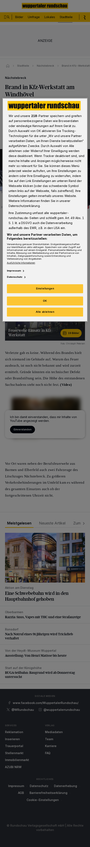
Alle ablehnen (45, 311)
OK (45, 301)
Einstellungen (45, 288)
